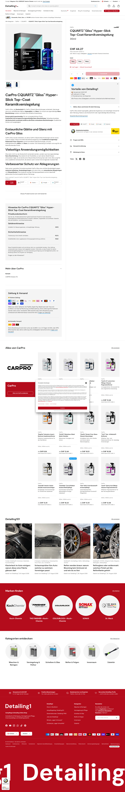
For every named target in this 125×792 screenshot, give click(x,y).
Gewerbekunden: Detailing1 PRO (56, 713)
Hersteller (8, 11)
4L (91, 395)
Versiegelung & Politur (34, 11)
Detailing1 (11, 741)
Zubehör (28, 14)
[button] (118, 6)
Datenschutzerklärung (71, 743)
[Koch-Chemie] (15, 605)
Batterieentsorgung (115, 743)
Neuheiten (64, 11)
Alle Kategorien (9, 21)
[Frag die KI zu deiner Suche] (95, 6)
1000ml (107, 395)
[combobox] (62, 6)
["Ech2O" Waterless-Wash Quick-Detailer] (68, 418)
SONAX (86, 618)
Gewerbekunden (97, 11)
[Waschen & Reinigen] (13, 651)
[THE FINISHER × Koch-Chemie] (39, 605)
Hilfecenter (24, 743)
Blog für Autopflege (84, 11)
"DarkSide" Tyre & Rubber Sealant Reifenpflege (67, 486)
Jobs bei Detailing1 (52, 717)
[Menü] (9, 779)
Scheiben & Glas (48, 11)
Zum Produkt (44, 1)
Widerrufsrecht (81, 743)
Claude (92, 124)
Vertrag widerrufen (114, 746)
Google (100, 124)
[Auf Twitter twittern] (76, 159)
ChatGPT (84, 124)
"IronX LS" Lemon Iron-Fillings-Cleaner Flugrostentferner (108, 383)
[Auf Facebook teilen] (80, 159)
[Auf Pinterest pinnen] (84, 159)
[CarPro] (20, 367)
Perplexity (107, 124)
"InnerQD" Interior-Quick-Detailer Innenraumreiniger (46, 486)
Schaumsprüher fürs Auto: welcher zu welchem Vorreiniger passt (46, 568)
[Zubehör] (111, 651)
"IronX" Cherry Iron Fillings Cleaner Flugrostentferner (109, 486)
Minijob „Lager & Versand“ (54, 720)
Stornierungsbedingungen (93, 743)
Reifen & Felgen (10, 14)
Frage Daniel (76, 124)
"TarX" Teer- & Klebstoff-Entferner (109, 435)
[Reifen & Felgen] (72, 651)
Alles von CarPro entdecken (20, 393)
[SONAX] (86, 605)
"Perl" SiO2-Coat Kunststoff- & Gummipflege (89, 486)
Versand (90, 53)
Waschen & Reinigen (20, 11)
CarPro (17, 21)
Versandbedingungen (59, 743)
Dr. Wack (109, 618)
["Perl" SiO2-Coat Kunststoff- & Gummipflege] (89, 469)
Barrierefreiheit (105, 743)
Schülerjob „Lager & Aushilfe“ (56, 723)
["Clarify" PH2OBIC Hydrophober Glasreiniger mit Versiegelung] (47, 364)
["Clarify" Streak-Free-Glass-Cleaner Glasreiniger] (89, 418)
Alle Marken (116, 591)
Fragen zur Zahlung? (44, 312)
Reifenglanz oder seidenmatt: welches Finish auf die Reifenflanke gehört (106, 568)
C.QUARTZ (24, 21)
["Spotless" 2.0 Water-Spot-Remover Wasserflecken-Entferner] (68, 364)
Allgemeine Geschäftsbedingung (44, 743)
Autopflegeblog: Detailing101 (55, 710)
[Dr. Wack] (109, 605)
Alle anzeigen (115, 348)
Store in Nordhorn (52, 707)
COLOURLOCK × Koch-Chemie (62, 619)
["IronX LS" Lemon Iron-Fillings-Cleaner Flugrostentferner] (110, 364)
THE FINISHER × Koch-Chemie (39, 619)
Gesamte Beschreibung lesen (79, 116)
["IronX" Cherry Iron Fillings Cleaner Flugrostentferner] (110, 469)
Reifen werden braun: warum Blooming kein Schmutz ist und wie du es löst (76, 568)
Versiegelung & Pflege (81, 710)
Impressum (8, 743)
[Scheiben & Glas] (52, 651)
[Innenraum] (91, 651)
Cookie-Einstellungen (10, 746)
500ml (102, 395)
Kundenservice (95, 1)
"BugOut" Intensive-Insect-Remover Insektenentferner (46, 435)
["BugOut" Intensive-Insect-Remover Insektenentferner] (47, 418)
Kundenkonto (32, 743)
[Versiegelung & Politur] (33, 651)
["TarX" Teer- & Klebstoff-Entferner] (110, 418)
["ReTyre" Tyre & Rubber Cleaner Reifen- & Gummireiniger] (89, 364)
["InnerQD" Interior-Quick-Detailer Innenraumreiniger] (47, 469)
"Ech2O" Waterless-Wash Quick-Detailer (67, 435)
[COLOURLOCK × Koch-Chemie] (62, 605)
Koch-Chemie (16, 618)
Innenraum (20, 14)
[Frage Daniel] (109, 6)
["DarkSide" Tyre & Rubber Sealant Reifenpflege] (68, 469)
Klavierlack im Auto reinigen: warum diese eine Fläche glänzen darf (17, 568)
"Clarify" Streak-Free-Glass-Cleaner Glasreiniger (89, 435)
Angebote (73, 11)
